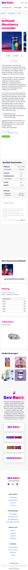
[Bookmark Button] (21, 56)
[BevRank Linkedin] (17, 484)
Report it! (23, 220)
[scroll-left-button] (1, 7)
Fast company (17, 122)
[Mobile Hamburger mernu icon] (26, 3)
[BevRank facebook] (8, 484)
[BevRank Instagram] (13, 484)
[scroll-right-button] (27, 7)
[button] (12, 42)
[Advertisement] (11, 148)
